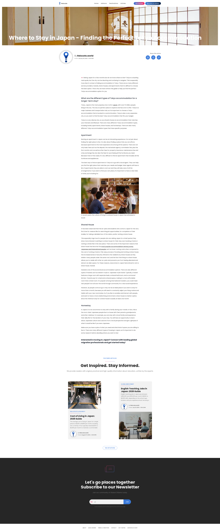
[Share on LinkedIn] (148, 57)
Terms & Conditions (103, 528)
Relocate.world (85, 55)
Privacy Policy (114, 506)
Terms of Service (120, 506)
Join (127, 502)
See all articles (110, 448)
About (84, 528)
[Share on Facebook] (153, 57)
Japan (115, 105)
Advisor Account (132, 528)
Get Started (139, 3)
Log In (157, 6)
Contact (113, 528)
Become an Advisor (153, 3)
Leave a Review (92, 528)
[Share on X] (159, 57)
